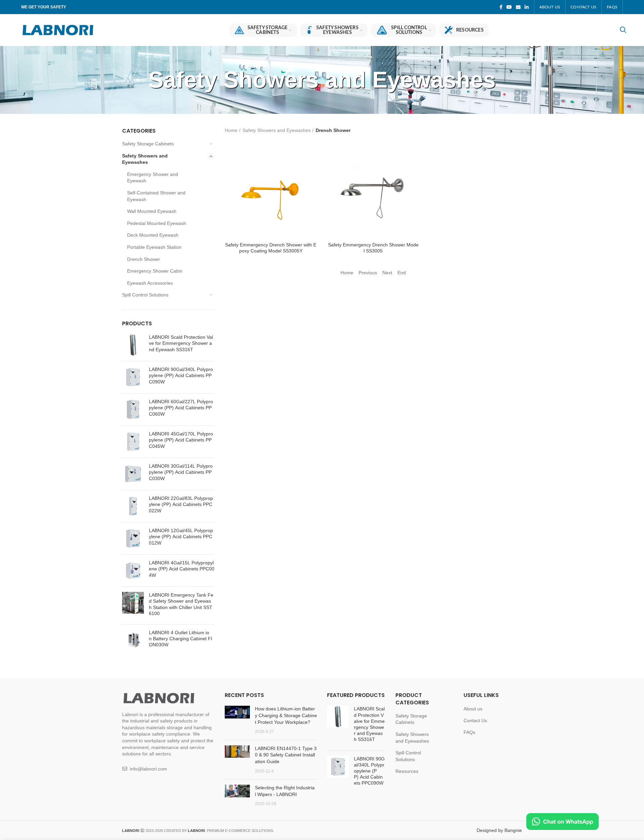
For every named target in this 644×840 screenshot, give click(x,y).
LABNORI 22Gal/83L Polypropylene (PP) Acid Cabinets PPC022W (181, 504)
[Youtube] (509, 7)
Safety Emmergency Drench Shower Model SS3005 (373, 247)
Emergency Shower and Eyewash (152, 178)
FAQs (469, 732)
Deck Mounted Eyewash (152, 235)
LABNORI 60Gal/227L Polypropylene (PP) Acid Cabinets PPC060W (181, 407)
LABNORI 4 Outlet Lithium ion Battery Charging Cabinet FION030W (180, 638)
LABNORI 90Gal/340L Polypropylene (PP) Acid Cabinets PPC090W (181, 375)
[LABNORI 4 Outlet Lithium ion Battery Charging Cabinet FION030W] (133, 640)
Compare (312, 156)
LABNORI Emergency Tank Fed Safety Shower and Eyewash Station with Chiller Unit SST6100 (181, 604)
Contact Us (475, 720)
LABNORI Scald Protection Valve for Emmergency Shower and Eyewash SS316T (181, 343)
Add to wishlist (312, 186)
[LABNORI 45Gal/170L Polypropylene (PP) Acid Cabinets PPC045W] (133, 442)
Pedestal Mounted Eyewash (156, 223)
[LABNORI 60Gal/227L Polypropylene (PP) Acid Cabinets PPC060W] (133, 409)
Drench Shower (143, 259)
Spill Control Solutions (145, 294)
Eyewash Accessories (150, 283)
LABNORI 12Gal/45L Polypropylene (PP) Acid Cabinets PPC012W (181, 536)
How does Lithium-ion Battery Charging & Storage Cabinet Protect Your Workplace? (286, 715)
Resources (406, 771)
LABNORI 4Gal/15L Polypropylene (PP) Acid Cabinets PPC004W (181, 568)
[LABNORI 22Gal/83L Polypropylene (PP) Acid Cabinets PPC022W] (133, 506)
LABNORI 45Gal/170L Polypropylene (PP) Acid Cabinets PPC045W (181, 440)
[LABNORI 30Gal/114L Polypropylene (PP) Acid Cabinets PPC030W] (133, 474)
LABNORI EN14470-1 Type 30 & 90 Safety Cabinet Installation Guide (286, 755)
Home (231, 130)
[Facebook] (500, 7)
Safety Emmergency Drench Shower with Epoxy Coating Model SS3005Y (270, 247)
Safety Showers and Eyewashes (145, 159)
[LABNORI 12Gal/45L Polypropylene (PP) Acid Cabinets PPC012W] (133, 538)
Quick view (312, 171)
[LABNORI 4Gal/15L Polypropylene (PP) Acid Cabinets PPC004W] (133, 570)
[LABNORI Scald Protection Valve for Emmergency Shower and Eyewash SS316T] (133, 345)
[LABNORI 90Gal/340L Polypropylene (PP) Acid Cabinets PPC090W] (133, 377)
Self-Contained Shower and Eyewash (156, 196)
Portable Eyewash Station (154, 247)
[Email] (518, 7)
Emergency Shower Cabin (154, 271)
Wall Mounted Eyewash (151, 211)
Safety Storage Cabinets (148, 143)
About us (473, 708)
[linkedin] (527, 7)
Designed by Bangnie (499, 830)
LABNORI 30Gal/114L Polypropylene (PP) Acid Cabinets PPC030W (181, 472)
